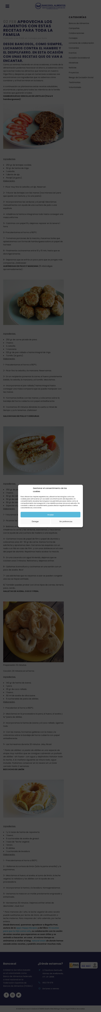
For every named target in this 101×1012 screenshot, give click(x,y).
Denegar (35, 521)
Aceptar (50, 515)
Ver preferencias (65, 521)
